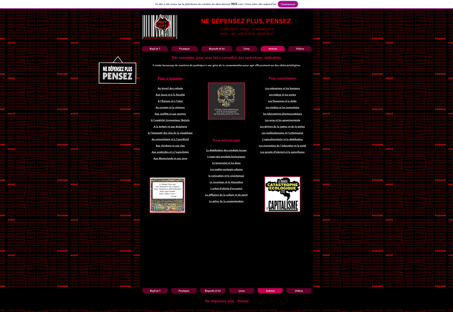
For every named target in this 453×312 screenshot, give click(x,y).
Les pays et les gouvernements (282, 120)
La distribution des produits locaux (226, 150)
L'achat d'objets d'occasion (226, 188)
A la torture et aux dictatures (170, 126)
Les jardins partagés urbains (226, 169)
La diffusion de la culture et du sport (226, 194)
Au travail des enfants (170, 88)
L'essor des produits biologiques (226, 156)
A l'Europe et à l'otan (170, 101)
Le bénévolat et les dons (226, 163)
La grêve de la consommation (226, 201)
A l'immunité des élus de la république (170, 132)
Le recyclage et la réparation (226, 182)
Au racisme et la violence (170, 107)
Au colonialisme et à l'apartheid (170, 139)
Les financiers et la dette (282, 101)
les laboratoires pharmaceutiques (282, 113)
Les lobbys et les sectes (282, 94)
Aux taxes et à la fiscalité (170, 94)
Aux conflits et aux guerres (170, 113)
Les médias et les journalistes (282, 107)
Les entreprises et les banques (282, 88)
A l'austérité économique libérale (170, 120)
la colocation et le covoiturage (226, 175)
